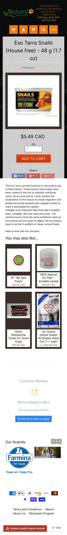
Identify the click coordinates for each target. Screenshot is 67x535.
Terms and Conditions (27, 509)
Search (49, 509)
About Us (19, 513)
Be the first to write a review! (33, 419)
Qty (34, 144)
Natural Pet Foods (32, 522)
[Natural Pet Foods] (18, 13)
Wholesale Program (41, 513)
